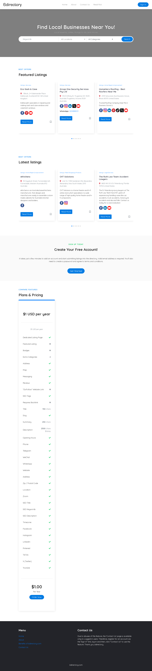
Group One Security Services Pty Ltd (74, 90)
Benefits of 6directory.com (30, 643)
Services (28, 85)
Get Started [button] (76, 270)
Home (64, 4)
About (73, 4)
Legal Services (109, 172)
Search (127, 39)
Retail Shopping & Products (73, 172)
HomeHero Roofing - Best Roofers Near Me (112, 90)
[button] (71, 138)
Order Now (37, 597)
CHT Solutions (67, 176)
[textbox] (72, 39)
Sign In (143, 4)
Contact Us (85, 4)
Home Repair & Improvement (113, 85)
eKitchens (25, 176)
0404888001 (73, 111)
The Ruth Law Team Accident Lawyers (113, 177)
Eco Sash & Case (28, 89)
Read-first (97, 4)
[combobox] (72, 39)
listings (22, 85)
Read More (27, 122)
